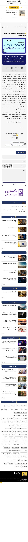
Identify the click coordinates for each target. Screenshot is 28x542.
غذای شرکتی (17, 441)
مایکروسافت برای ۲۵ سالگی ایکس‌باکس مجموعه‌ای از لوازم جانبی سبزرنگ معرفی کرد (9, 393)
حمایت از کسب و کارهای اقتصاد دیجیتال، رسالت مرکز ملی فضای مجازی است (9, 349)
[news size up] (11, 71)
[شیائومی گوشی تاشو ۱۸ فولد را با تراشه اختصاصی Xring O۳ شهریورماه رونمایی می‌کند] (22, 315)
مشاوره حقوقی (4, 444)
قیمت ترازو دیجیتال (12, 425)
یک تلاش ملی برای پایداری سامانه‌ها (18, 206)
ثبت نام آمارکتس (7, 447)
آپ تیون (14, 431)
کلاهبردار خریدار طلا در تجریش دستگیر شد (9, 235)
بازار (24, 24)
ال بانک (17, 460)
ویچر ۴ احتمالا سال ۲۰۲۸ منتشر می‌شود (9, 305)
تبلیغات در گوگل (24, 447)
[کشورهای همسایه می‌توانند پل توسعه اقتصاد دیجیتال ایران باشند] (22, 358)
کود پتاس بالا (24, 422)
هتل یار (25, 437)
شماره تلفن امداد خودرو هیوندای (21, 418)
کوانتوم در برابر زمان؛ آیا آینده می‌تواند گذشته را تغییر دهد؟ (9, 271)
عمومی (21, 24)
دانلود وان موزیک (18, 466)
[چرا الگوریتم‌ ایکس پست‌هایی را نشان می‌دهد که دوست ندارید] (22, 329)
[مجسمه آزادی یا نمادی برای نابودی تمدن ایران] (22, 222)
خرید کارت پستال (24, 444)
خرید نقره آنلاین (5, 422)
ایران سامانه (19, 480)
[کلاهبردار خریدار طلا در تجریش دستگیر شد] (22, 237)
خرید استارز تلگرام (6, 434)
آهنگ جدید (13, 434)
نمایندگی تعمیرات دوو (19, 437)
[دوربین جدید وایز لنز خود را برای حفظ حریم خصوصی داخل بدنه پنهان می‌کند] (22, 379)
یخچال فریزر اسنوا (23, 453)
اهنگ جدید (11, 463)
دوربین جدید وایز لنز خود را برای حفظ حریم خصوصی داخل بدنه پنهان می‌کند (9, 377)
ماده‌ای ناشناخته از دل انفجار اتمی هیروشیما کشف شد (10, 256)
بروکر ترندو (25, 431)
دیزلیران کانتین (4, 418)
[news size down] (17, 71)
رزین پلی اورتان (4, 409)
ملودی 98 (25, 457)
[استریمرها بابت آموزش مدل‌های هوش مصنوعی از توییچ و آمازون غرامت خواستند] (22, 343)
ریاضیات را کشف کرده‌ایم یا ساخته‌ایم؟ (9, 263)
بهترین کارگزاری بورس (15, 447)
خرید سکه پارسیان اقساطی (22, 434)
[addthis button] (11, 68)
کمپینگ (6, 437)
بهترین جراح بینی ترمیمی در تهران (21, 463)
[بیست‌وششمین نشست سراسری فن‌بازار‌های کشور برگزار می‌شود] (22, 386)
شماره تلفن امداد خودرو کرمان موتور (20, 412)
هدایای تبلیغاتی (24, 441)
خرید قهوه (5, 463)
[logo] (14, 2)
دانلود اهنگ (19, 431)
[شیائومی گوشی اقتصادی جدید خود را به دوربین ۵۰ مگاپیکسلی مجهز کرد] (22, 371)
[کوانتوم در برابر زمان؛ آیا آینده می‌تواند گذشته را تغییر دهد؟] (22, 273)
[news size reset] (14, 71)
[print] (2, 27)
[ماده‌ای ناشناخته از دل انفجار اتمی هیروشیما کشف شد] (22, 258)
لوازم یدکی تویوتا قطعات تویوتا (13, 444)
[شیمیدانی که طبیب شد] (22, 229)
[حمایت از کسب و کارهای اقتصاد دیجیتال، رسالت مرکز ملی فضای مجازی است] (22, 350)
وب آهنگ (13, 406)
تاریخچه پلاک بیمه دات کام (6, 453)
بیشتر (4, 248)
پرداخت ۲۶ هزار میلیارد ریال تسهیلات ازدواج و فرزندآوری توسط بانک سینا (14, 210)
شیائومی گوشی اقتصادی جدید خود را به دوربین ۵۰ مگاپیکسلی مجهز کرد (9, 370)
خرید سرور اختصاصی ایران (17, 457)
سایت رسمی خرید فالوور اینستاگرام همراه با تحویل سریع (16, 450)
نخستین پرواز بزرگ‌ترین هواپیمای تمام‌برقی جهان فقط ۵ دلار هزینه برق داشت (9, 322)
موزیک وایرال (11, 418)
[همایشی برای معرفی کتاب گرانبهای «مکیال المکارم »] (22, 244)
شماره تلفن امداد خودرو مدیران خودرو (20, 415)
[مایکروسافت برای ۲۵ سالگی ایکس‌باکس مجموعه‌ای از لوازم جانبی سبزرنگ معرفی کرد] (22, 393)
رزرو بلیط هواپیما (24, 460)
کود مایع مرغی (12, 422)
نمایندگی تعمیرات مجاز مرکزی (21, 406)
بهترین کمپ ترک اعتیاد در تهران (21, 409)
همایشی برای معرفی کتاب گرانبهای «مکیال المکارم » (10, 243)
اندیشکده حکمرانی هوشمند (22, 428)
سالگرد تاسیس (8, 145)
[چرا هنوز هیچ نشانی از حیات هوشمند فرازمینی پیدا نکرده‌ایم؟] (22, 280)
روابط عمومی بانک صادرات (18, 145)
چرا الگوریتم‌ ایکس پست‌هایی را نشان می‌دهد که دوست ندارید (9, 328)
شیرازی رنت (11, 437)
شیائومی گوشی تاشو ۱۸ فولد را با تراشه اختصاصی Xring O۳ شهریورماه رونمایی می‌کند (9, 314)
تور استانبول (11, 441)
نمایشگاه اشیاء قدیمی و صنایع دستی (9, 292)
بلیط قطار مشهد (8, 457)
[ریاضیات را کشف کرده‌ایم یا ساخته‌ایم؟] (22, 265)
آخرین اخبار (13, 202)
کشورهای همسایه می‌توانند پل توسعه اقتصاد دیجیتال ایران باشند (9, 356)
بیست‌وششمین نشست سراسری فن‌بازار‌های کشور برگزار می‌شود (10, 385)
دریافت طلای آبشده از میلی (6, 431)
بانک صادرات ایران (14, 142)
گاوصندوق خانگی (16, 453)
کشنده (14, 428)
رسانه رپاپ (18, 422)
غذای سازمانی (5, 441)
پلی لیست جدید (8, 428)
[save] (5, 27)
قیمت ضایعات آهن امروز (22, 425)
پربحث (4, 202)
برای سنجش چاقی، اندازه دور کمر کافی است (10, 13)
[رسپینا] (14, 192)
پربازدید (23, 202)
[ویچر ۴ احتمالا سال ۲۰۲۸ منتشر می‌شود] (22, 307)
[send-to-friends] (8, 27)
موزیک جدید (7, 406)
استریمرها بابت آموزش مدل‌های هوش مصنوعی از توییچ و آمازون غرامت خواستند (9, 342)
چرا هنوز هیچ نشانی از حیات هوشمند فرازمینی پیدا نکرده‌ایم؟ (9, 279)
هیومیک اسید (10, 409)
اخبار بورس (25, 466)
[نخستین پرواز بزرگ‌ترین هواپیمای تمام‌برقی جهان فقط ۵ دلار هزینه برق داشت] (22, 322)
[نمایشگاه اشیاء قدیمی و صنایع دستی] (22, 294)
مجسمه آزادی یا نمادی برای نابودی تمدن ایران (9, 221)
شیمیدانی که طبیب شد (12, 227)
